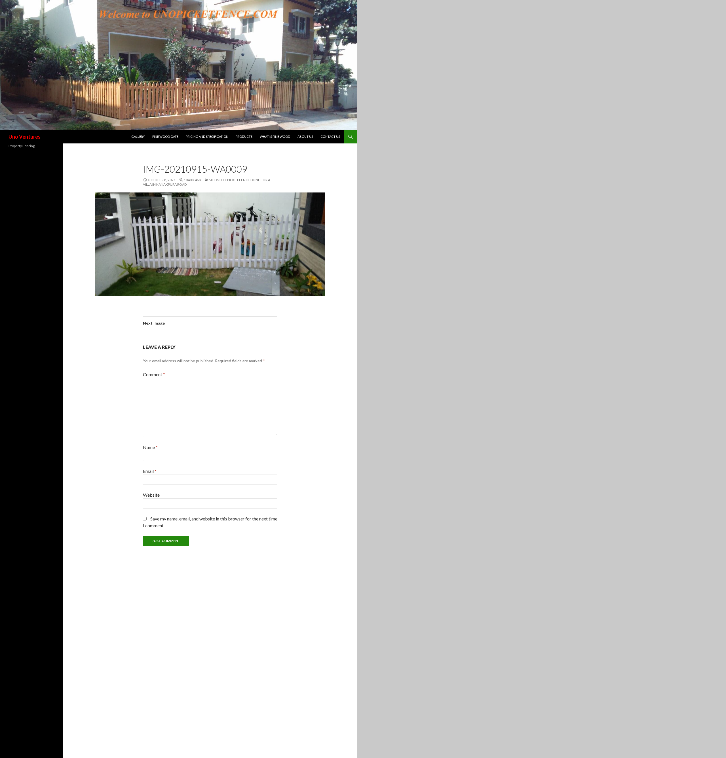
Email (150, 471)
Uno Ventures (25, 137)
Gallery (138, 136)
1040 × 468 (192, 180)
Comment (154, 374)
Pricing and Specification (207, 136)
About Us (305, 136)
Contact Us (330, 136)
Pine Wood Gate (165, 136)
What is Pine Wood (275, 136)
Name (150, 447)
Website (151, 494)
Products (244, 136)
